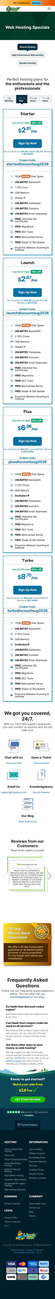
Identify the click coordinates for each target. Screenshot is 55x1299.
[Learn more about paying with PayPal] (44, 1264)
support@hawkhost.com (13, 792)
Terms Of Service (34, 1250)
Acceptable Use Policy (24, 1252)
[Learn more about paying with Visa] (11, 1264)
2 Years (33, 99)
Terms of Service (12, 1222)
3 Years (45, 99)
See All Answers (41, 792)
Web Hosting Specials (14, 1190)
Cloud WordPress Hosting (12, 1164)
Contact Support (29, 1124)
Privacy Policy (11, 1218)
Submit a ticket (41, 763)
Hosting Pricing (36, 1170)
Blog (31, 1212)
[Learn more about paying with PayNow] (33, 1277)
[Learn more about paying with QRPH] (22, 1277)
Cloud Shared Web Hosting (13, 1150)
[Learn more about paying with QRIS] (11, 1277)
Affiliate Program (37, 1153)
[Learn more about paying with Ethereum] (33, 1270)
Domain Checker (12, 1204)
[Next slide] (50, 876)
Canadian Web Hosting (15, 1180)
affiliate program (14, 1061)
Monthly (9, 100)
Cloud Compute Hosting (15, 1159)
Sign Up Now (27, 143)
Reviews (33, 1166)
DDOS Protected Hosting (12, 1170)
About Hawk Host (37, 1204)
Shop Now (36, 3)
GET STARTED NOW (27, 1099)
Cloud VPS (9, 1155)
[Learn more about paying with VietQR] (44, 1270)
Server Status (35, 1149)
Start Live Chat (13, 763)
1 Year (22, 99)
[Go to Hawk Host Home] (13, 9)
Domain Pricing (36, 1174)
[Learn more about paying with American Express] (33, 1264)
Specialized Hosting (13, 1175)
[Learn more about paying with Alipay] (22, 1270)
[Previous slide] (5, 876)
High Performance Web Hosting (27, 55)
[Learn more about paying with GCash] (44, 1277)
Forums (32, 1216)
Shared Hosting (27, 47)
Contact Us (34, 1208)
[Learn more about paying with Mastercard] (22, 1264)
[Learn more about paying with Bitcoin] (11, 1270)
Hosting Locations (37, 1178)
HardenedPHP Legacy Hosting (15, 1184)
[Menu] (49, 9)
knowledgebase (20, 996)
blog (41, 996)
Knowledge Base (37, 1157)
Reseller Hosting (27, 63)
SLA (6, 1226)
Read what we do (27, 821)
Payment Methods (37, 1162)
